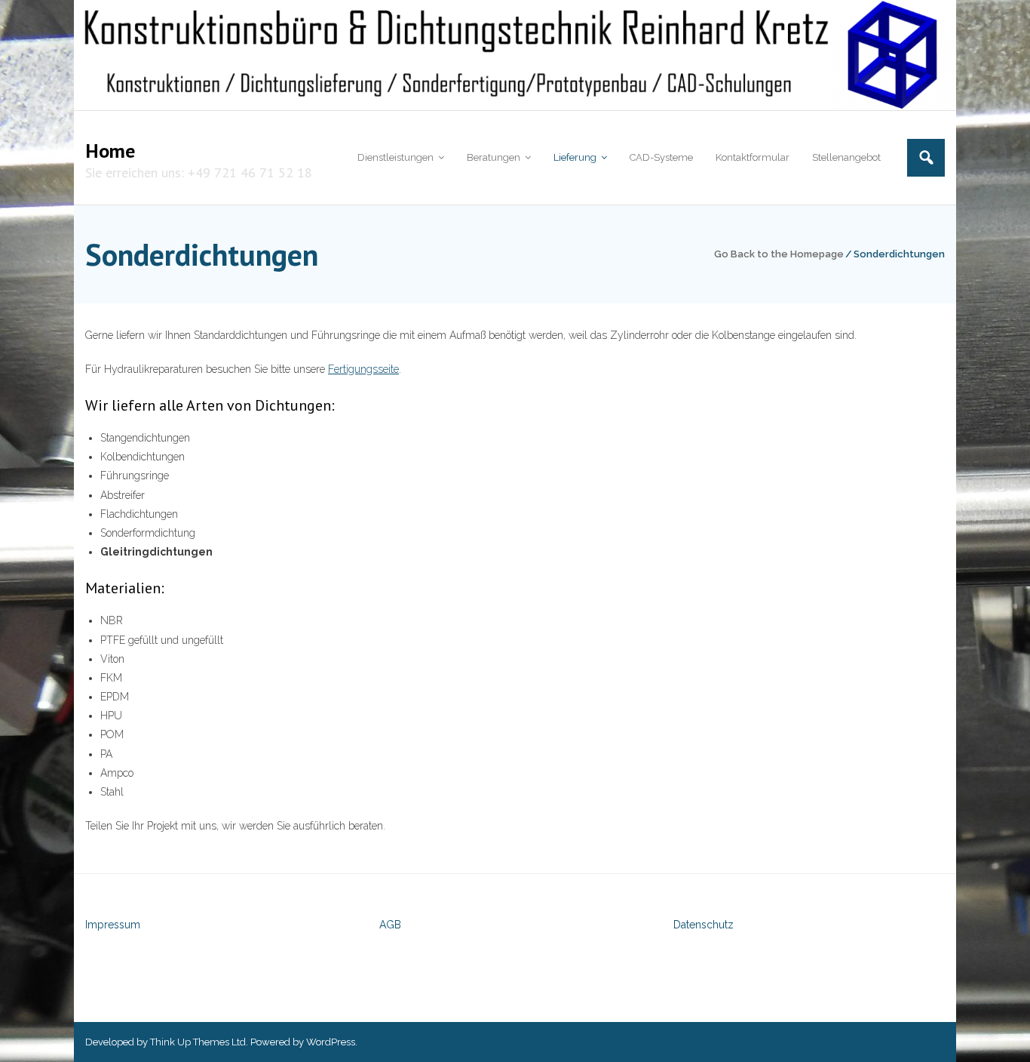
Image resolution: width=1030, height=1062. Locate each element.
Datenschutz (703, 925)
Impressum (112, 925)
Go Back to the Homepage (779, 254)
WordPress (330, 1042)
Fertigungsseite (363, 369)
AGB (390, 925)
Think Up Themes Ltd (198, 1042)
